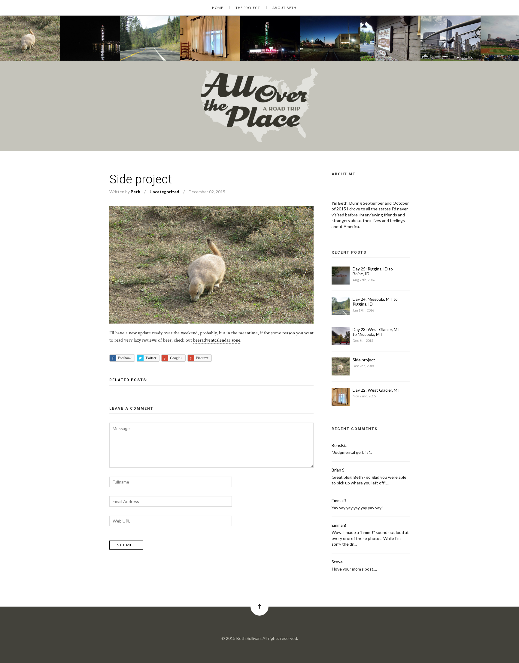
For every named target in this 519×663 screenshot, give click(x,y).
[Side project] (30, 38)
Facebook (125, 358)
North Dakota (321, 49)
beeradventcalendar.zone (216, 340)
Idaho (134, 49)
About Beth (284, 8)
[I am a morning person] (90, 38)
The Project (247, 8)
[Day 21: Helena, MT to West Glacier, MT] (390, 38)
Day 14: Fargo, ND (328, 44)
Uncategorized (23, 49)
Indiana (450, 49)
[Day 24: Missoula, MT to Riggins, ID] (150, 38)
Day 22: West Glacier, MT (215, 44)
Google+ (176, 358)
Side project (21, 44)
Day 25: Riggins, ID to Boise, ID (373, 271)
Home (217, 8)
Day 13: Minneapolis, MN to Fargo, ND (289, 40)
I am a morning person (93, 44)
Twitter (150, 358)
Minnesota (259, 45)
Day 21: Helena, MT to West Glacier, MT (410, 44)
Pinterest (202, 358)
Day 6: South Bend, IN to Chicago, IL (467, 44)
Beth (135, 191)
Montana (149, 49)
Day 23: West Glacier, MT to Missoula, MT (376, 332)
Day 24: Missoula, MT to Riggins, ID (166, 44)
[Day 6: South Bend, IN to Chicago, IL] (450, 38)
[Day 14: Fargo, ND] (330, 38)
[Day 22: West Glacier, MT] (210, 38)
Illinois (435, 49)
